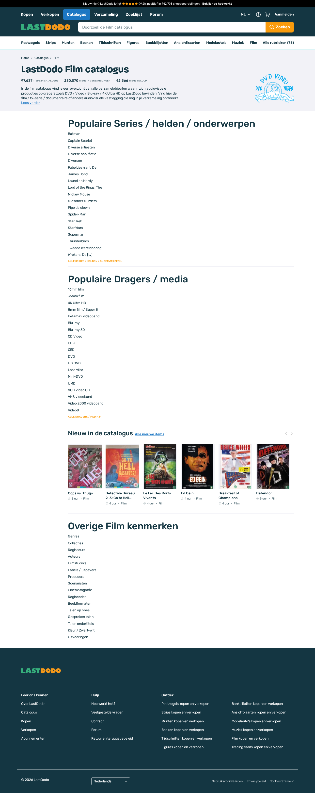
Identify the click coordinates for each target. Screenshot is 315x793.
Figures (133, 43)
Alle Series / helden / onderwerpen (94, 261)
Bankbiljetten (156, 43)
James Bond (78, 174)
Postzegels (30, 43)
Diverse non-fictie (82, 154)
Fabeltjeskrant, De (82, 167)
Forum (156, 14)
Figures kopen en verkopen (182, 747)
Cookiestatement (282, 781)
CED (71, 350)
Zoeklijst (134, 14)
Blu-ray (74, 323)
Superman (76, 234)
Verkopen (50, 14)
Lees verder (30, 103)
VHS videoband (80, 397)
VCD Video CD (79, 390)
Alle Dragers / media (83, 416)
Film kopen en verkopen (250, 738)
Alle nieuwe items (149, 434)
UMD (72, 383)
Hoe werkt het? (103, 704)
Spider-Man (77, 214)
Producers (76, 577)
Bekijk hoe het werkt (217, 3)
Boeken (86, 43)
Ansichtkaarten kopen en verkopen (259, 712)
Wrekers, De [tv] (80, 255)
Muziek (238, 43)
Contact (97, 721)
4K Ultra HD (77, 303)
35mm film (76, 296)
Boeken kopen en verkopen (182, 730)
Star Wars (75, 228)
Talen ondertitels (81, 624)
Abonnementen (33, 738)
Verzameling (106, 14)
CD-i (71, 343)
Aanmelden (284, 14)
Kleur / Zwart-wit (81, 630)
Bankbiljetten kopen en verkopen (257, 704)
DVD (71, 357)
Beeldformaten (79, 603)
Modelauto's (216, 43)
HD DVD (74, 363)
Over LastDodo (33, 704)
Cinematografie (80, 590)
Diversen (75, 161)
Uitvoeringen (78, 637)
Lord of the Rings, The (85, 187)
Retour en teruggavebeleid (112, 738)
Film (253, 43)
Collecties (75, 543)
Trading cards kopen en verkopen (257, 747)
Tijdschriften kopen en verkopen (186, 738)
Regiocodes (77, 597)
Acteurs (74, 556)
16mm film (76, 289)
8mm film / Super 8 (83, 309)
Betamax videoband (83, 316)
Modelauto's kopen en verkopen (256, 721)
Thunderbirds (78, 241)
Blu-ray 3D (76, 330)
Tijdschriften (110, 43)
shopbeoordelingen (186, 3)
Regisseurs (76, 550)
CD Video (75, 336)
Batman (74, 134)
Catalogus (76, 14)
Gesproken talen (81, 617)
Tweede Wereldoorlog (84, 248)
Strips (51, 43)
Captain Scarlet (80, 141)
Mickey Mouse (79, 194)
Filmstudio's (77, 563)
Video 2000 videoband (85, 403)
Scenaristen (77, 583)
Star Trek (75, 221)
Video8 (73, 410)
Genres (73, 536)
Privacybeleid (256, 781)
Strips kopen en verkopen (181, 712)
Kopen (27, 14)
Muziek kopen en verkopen (252, 730)
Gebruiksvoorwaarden (227, 781)
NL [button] (243, 14)
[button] (267, 14)
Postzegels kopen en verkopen (185, 704)
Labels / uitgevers (82, 570)
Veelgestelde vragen (107, 712)
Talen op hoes (79, 610)
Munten (68, 43)
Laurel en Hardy (80, 181)
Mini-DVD (75, 376)
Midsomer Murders (82, 201)
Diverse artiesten (81, 147)
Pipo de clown (79, 208)
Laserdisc (75, 370)
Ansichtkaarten (187, 43)
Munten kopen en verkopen (182, 721)
